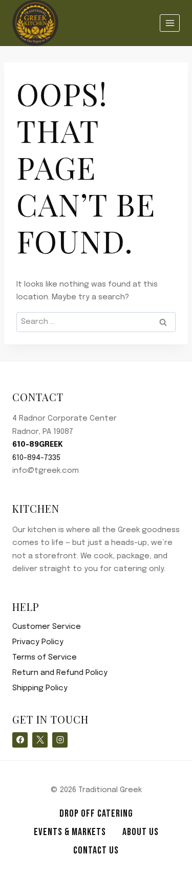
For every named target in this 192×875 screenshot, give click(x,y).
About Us (140, 832)
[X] (40, 740)
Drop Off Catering (96, 813)
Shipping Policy (40, 688)
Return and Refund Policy (60, 673)
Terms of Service (44, 657)
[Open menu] (170, 22)
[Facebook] (20, 740)
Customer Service (46, 627)
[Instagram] (60, 740)
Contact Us (96, 850)
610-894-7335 (36, 458)
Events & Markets (70, 832)
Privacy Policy (37, 642)
